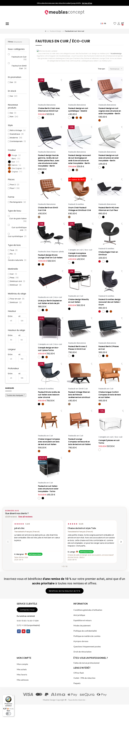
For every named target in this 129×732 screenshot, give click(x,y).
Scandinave (17, 134)
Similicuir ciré (17, 281)
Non (14, 116)
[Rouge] (99, 261)
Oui (13, 82)
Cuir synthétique (17, 236)
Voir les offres (87, 3)
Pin (13, 254)
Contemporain (18, 141)
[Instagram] (28, 631)
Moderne (16, 137)
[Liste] (40, 68)
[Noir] (43, 117)
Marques (9, 388)
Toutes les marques (15, 395)
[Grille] (37, 68)
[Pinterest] (23, 631)
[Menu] (12, 696)
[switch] (8, 713)
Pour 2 (14, 184)
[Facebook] (19, 631)
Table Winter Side (21, 557)
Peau (14, 277)
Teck (14, 250)
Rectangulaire (18, 202)
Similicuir (16, 285)
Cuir (13, 274)
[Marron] (77, 170)
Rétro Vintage (18, 130)
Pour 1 (15, 188)
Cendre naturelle (17, 260)
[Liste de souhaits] (93, 224)
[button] (110, 23)
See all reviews (25, 516)
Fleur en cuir (17, 298)
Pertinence (116, 69)
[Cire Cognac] (77, 117)
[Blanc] (39, 117)
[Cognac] (80, 117)
